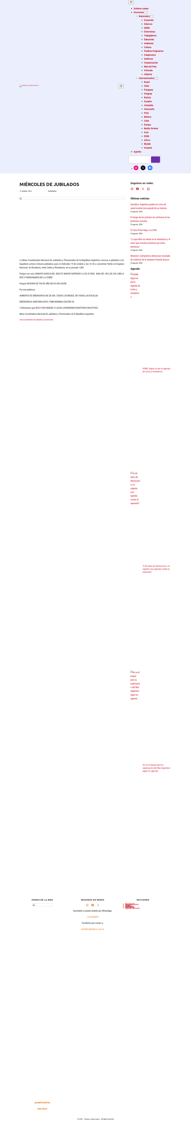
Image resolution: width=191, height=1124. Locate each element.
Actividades (52, 191)
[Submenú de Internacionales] (156, 78)
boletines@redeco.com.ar (92, 929)
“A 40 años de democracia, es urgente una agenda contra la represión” (156, 569)
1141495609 (92, 917)
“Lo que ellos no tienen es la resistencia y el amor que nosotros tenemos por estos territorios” (150, 243)
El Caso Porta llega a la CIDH (143, 230)
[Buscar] (155, 159)
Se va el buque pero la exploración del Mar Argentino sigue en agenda (156, 768)
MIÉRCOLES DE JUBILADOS (49, 184)
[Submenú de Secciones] (145, 12)
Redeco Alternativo (92, 1119)
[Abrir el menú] (121, 86)
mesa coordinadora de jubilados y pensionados (36, 320)
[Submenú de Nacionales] (151, 16)
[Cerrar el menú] (131, 2)
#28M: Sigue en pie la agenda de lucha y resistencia (156, 370)
